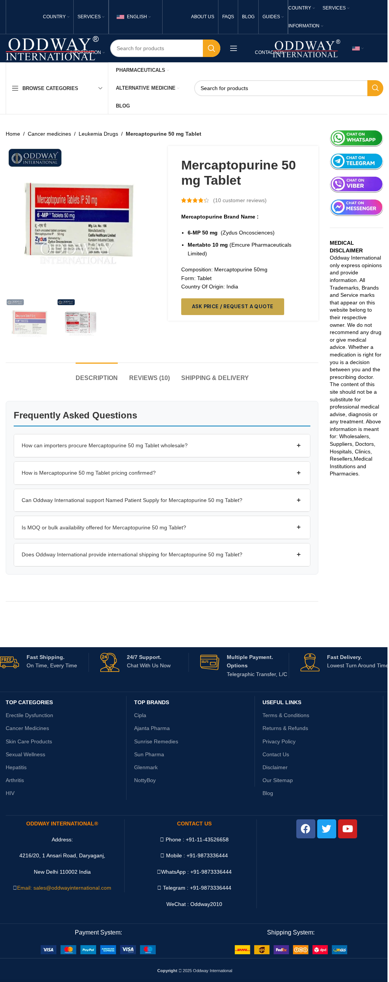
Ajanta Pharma (152, 728)
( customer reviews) (240, 200)
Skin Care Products (29, 741)
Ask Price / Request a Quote (233, 306)
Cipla (140, 715)
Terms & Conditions (285, 715)
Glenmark (146, 767)
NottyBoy (145, 780)
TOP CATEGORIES (29, 702)
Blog (267, 793)
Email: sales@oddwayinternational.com (64, 888)
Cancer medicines (49, 134)
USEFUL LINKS (281, 702)
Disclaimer (275, 767)
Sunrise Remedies (156, 741)
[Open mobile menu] (233, 48)
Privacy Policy (279, 741)
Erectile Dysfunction (29, 715)
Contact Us (275, 754)
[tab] (97, 374)
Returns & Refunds (285, 728)
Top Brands (151, 702)
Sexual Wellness (25, 754)
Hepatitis (16, 767)
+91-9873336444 (211, 872)
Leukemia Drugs (98, 134)
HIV (10, 793)
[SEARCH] (211, 48)
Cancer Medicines (27, 728)
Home (13, 134)
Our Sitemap (277, 780)
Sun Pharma (149, 754)
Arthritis (15, 780)
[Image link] (98, 949)
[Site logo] (52, 48)
